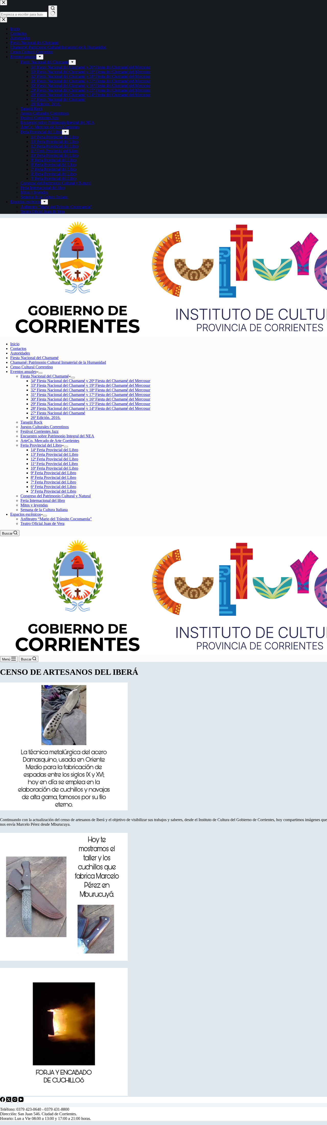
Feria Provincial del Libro (41, 445)
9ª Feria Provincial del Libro (53, 473)
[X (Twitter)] (9, 1100)
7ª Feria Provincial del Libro (53, 482)
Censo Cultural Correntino (31, 367)
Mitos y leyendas (34, 505)
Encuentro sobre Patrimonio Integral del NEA (57, 436)
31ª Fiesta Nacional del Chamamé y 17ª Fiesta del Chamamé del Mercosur (90, 394)
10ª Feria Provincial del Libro (54, 468)
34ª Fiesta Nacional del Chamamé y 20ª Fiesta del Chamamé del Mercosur (90, 381)
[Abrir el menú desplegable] (40, 373)
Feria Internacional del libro (42, 500)
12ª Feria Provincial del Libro (54, 459)
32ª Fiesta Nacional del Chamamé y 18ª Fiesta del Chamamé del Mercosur (90, 390)
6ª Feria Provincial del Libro (53, 486)
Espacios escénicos (25, 514)
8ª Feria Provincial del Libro (53, 477)
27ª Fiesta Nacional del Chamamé (58, 413)
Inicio (14, 344)
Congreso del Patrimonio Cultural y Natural (55, 496)
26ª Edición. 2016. (46, 417)
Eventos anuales (23, 371)
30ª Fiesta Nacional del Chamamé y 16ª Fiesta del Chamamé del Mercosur (90, 399)
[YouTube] (21, 1100)
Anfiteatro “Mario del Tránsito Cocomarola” (56, 519)
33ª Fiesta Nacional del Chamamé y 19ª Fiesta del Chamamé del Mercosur (90, 385)
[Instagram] (15, 1100)
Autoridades (20, 353)
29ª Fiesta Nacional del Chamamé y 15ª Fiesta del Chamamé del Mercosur (90, 404)
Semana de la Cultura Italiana (44, 510)
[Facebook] (3, 1100)
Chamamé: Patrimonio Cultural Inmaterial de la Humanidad (58, 362)
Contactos (18, 348)
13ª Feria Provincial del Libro (54, 454)
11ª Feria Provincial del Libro (54, 463)
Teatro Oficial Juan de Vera (42, 523)
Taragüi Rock (31, 422)
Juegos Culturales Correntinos (44, 427)
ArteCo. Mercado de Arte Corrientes (49, 440)
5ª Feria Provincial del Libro (53, 491)
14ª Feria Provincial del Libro (54, 450)
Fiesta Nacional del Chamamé (34, 358)
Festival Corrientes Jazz (39, 431)
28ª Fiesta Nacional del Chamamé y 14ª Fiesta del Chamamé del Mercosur (90, 408)
